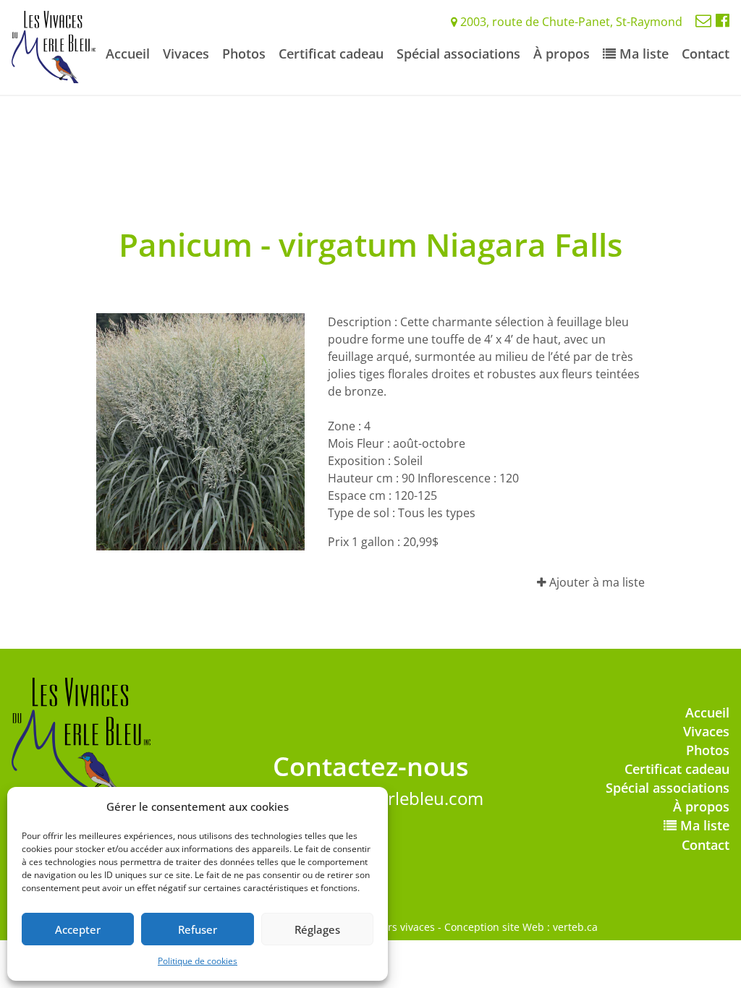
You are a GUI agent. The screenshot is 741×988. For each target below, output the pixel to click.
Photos (244, 53)
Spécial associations (458, 53)
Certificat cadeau (331, 53)
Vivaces (186, 53)
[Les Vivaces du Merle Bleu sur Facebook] (722, 19)
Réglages (317, 929)
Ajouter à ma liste (595, 582)
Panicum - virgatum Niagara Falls (370, 244)
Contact (705, 53)
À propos (561, 53)
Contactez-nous (371, 766)
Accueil (128, 53)
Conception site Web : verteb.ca (521, 927)
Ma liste (642, 53)
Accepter (78, 929)
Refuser (197, 929)
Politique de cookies (197, 961)
